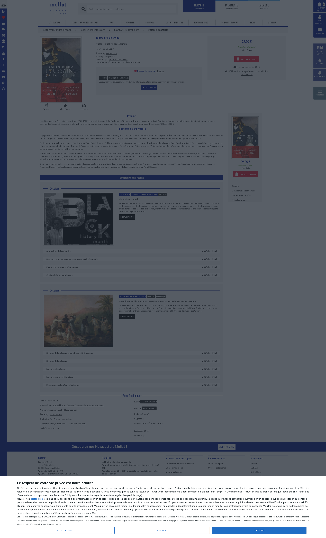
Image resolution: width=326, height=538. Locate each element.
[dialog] (163, 507)
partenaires (37, 499)
